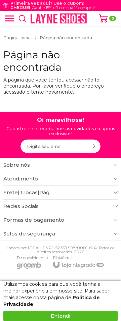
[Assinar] (93, 146)
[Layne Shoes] (59, 18)
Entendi (60, 316)
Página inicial (17, 37)
